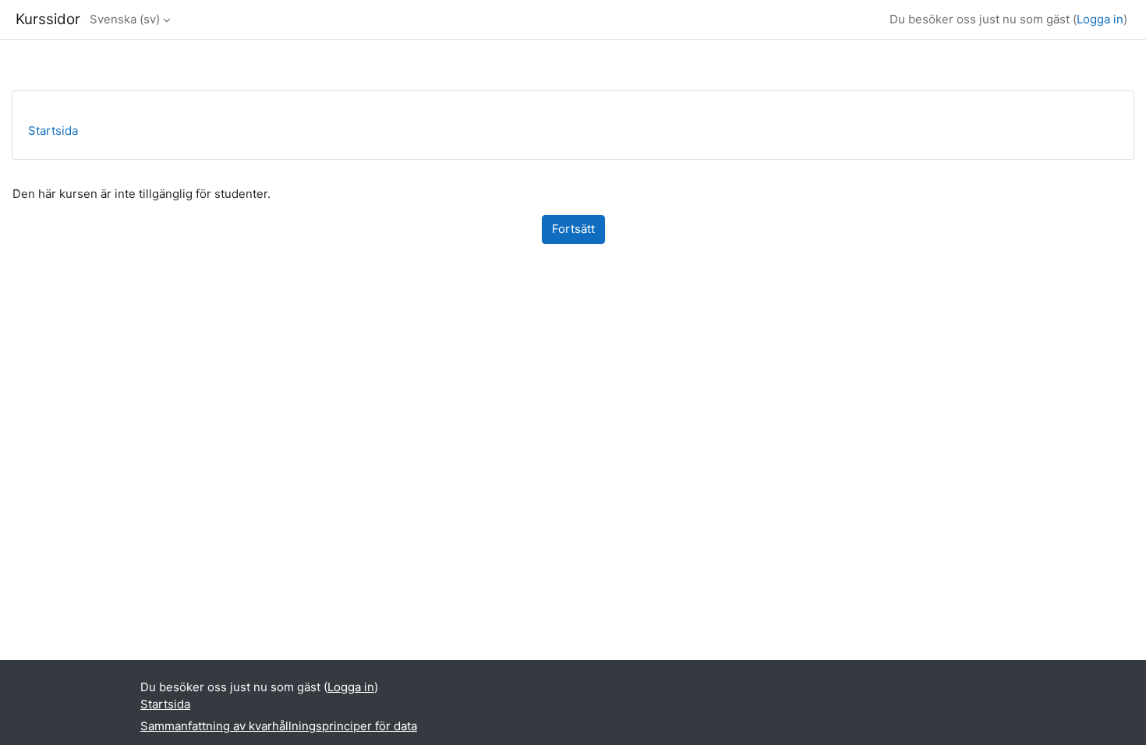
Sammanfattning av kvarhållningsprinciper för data (278, 726)
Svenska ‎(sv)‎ (125, 19)
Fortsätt (573, 228)
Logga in (1100, 19)
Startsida (53, 130)
